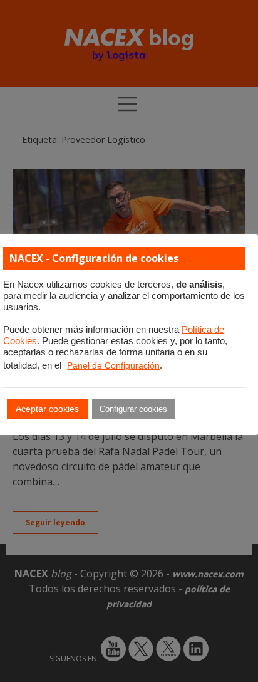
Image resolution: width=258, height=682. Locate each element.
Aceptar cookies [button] (47, 409)
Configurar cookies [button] (133, 409)
